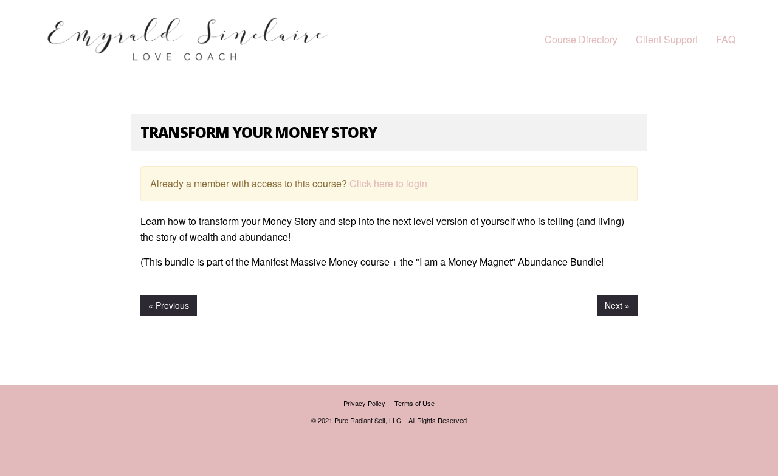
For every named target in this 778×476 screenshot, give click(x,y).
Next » (617, 305)
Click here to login (388, 183)
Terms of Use (414, 403)
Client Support (667, 39)
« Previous (168, 305)
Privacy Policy (365, 403)
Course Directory (581, 39)
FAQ (725, 39)
